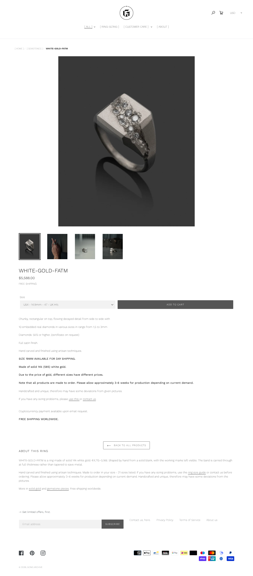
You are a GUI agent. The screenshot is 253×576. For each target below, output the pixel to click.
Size (22, 297)
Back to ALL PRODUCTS (129, 445)
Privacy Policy (165, 520)
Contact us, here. (140, 520)
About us (211, 520)
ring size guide (197, 472)
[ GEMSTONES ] (34, 48)
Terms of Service (189, 520)
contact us (89, 399)
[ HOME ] (19, 48)
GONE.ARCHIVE (34, 567)
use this (74, 399)
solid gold (35, 488)
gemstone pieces (58, 488)
